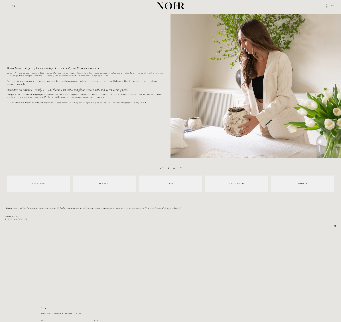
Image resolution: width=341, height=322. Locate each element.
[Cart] (332, 6)
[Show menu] (9, 6)
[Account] (326, 6)
